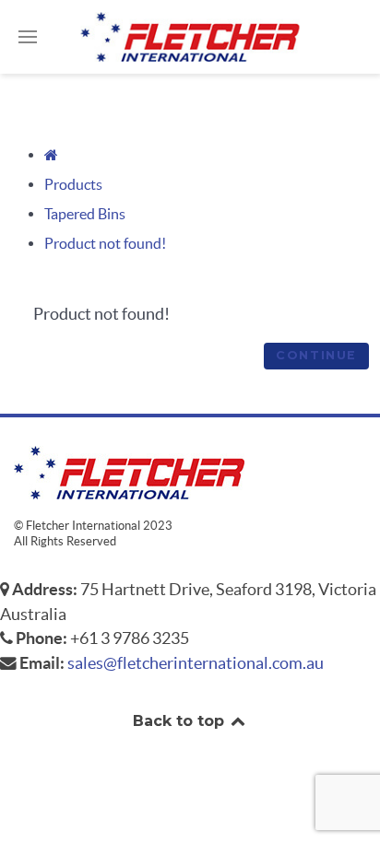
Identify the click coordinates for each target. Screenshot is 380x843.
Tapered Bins (84, 213)
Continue (316, 355)
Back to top (181, 721)
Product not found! (105, 243)
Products (73, 184)
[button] (27, 37)
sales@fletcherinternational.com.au (195, 663)
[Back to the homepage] (189, 37)
